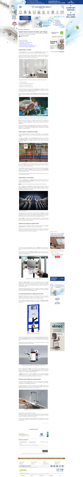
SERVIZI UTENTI (21, 462)
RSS (60, 475)
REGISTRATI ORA (55, 32)
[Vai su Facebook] (47, 434)
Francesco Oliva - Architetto (25, 35)
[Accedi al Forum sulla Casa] (48, 12)
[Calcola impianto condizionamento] (43, 12)
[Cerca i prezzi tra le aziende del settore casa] (57, 12)
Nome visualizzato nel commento (23, 442)
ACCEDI (42, 441)
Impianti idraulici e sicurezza (23, 41)
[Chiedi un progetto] (30, 12)
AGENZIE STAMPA (57, 462)
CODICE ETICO (41, 475)
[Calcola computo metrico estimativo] (62, 12)
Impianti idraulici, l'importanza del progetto (25, 42)
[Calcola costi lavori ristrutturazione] (25, 12)
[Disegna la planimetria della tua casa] (34, 12)
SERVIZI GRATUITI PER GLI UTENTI (57, 36)
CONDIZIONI (23, 475)
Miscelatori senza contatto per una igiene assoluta (27, 46)
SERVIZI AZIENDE (34, 462)
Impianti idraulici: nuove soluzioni (24, 43)
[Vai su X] (47, 436)
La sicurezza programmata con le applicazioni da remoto (28, 45)
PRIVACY (32, 475)
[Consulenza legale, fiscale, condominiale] (53, 12)
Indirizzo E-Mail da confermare (31, 442)
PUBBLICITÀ (45, 462)
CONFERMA (45, 451)
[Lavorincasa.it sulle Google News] (41, 434)
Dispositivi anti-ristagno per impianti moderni (26, 44)
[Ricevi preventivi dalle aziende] (20, 12)
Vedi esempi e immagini (33, 429)
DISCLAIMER (51, 475)
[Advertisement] (33, 239)
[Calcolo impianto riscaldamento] (39, 12)
